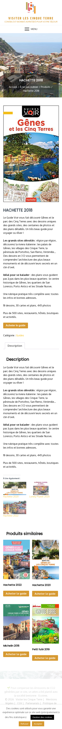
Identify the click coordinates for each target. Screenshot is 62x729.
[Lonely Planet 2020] (41, 488)
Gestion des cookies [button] (42, 717)
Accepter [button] (38, 723)
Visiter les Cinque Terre (31, 18)
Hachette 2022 (10, 515)
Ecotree (42, 695)
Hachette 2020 (11, 496)
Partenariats (32, 703)
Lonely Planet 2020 (39, 496)
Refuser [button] (24, 723)
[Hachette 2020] (14, 488)
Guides (20, 335)
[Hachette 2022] (14, 507)
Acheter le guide (15, 325)
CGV (19, 703)
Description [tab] (15, 345)
